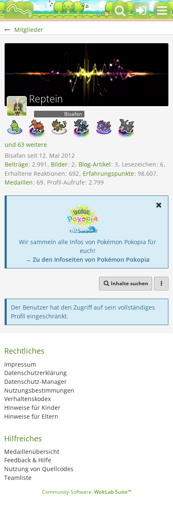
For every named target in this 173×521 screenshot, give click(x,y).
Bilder (59, 164)
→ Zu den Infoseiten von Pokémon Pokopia (87, 259)
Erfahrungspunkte (108, 173)
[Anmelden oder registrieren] (141, 10)
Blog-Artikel (95, 164)
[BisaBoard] (19, 10)
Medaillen (19, 182)
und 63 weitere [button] (26, 144)
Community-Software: (86, 491)
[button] (162, 10)
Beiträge (16, 164)
